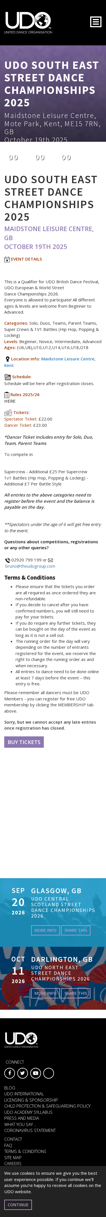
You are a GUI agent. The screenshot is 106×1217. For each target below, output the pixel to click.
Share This (75, 930)
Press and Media (21, 1118)
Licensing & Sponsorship (31, 1100)
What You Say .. (20, 1124)
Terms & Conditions (25, 1151)
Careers (12, 1163)
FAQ (8, 1145)
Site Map (12, 1157)
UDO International (24, 1093)
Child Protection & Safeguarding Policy (47, 1106)
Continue (18, 1204)
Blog (9, 1088)
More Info (45, 930)
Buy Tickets (24, 742)
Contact (13, 1139)
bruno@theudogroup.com (30, 566)
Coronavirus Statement (30, 1130)
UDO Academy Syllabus (28, 1112)
